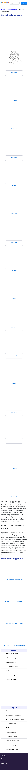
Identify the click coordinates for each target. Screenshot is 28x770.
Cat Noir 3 (14, 270)
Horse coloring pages (11, 736)
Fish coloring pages (11, 675)
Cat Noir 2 (14, 242)
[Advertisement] (13, 693)
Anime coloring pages (11, 658)
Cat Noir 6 (14, 157)
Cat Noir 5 (14, 185)
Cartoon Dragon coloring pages (14, 601)
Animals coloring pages (12, 653)
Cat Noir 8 (14, 128)
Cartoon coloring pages (12, 666)
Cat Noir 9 (14, 72)
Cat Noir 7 (14, 100)
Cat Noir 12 (14, 412)
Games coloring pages (12, 679)
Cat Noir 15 (14, 298)
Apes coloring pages (11, 732)
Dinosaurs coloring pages (12, 740)
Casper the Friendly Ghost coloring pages (14, 645)
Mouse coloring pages (11, 745)
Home (3, 9)
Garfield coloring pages (12, 749)
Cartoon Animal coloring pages (14, 579)
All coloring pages (6, 756)
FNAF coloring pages (11, 728)
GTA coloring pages (11, 723)
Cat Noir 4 (14, 213)
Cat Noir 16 (14, 327)
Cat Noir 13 (14, 383)
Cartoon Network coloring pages (14, 623)
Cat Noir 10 (14, 468)
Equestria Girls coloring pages (13, 715)
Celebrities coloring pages (12, 670)
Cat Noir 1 (14, 497)
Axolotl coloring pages (11, 710)
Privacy (3, 758)
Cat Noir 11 (14, 440)
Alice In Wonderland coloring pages (15, 719)
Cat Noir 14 (14, 355)
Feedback (4, 763)
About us (3, 761)
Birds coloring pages (11, 662)
